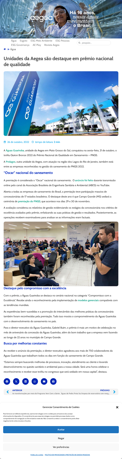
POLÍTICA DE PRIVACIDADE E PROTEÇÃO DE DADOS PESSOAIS (67, 455)
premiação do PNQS (29, 201)
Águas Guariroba (15, 150)
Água (13, 49)
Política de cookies (36, 455)
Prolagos (10, 161)
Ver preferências (61, 447)
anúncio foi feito (84, 180)
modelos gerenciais (88, 300)
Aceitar (61, 429)
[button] (117, 407)
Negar (61, 438)
